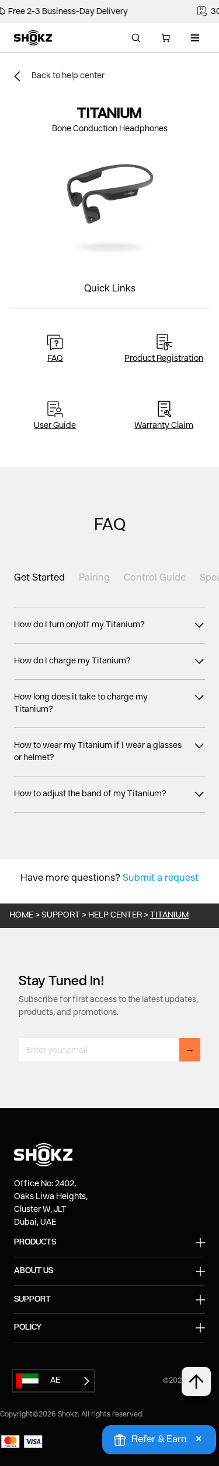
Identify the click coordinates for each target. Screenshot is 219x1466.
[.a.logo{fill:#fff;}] (33, 37)
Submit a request (161, 878)
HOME (21, 915)
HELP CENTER (115, 915)
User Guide (55, 425)
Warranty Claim (163, 425)
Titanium (169, 915)
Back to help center (68, 76)
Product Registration (163, 358)
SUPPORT (60, 915)
